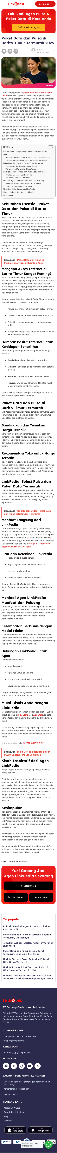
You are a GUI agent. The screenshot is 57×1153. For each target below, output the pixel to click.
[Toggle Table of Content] (49, 147)
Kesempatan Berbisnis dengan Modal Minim (23, 183)
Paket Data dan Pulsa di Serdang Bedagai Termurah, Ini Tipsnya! (27, 936)
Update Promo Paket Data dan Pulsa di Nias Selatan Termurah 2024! (25, 969)
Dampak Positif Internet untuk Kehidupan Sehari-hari (27, 160)
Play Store (23, 715)
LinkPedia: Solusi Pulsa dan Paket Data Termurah (24, 172)
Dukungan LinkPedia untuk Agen (19, 186)
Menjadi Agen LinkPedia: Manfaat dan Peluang (23, 180)
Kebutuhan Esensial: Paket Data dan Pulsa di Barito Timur (25, 153)
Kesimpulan (8, 195)
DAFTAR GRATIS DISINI (34, 743)
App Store (38, 715)
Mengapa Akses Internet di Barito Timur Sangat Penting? (28, 158)
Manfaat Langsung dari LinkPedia (19, 175)
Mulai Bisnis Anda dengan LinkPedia (19, 189)
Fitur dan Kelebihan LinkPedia (18, 178)
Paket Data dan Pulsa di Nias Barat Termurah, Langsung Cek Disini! (23, 952)
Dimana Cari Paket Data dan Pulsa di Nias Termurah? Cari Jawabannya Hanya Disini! (28, 977)
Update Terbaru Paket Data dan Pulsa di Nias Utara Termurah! (26, 961)
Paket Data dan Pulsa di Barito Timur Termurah (23, 163)
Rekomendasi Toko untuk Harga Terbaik (21, 169)
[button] (3, 51)
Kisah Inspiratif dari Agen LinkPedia (18, 192)
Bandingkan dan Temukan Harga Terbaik (21, 166)
